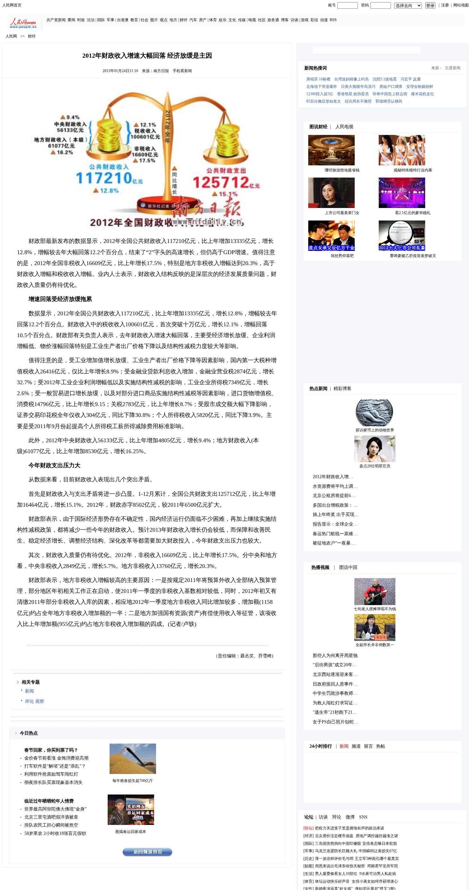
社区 (262, 20)
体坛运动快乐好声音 (332, 881)
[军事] (308, 851)
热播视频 (320, 567)
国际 (101, 20)
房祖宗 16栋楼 (318, 79)
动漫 (324, 20)
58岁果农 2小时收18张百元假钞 (55, 833)
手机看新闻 (182, 71)
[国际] (308, 843)
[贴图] (308, 866)
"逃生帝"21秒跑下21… (335, 712)
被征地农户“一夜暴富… (336, 543)
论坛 (308, 817)
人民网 (11, 36)
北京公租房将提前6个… (336, 495)
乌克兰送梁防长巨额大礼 (336, 851)
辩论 (336, 817)
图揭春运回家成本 (130, 831)
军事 (110, 20)
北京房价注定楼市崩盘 (334, 836)
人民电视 (344, 126)
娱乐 (223, 20)
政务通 (273, 20)
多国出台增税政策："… (336, 505)
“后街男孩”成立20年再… (337, 664)
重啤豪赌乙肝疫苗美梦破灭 (413, 256)
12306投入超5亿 (319, 94)
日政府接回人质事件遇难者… (342, 684)
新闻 (29, 691)
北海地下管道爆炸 (321, 86)
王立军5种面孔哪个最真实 (377, 858)
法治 (91, 20)
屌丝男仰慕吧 (342, 256)
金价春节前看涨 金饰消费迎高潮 (56, 758)
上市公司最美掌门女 (342, 213)
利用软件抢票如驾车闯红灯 (51, 774)
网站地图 (461, 5)
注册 (445, 5)
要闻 (71, 20)
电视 (252, 20)
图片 (154, 20)
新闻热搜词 (315, 68)
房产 (203, 20)
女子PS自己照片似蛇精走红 (340, 721)
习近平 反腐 (411, 79)
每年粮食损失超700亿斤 (132, 780)
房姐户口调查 (390, 86)
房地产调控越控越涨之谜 (377, 836)
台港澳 (122, 20)
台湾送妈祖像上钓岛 (351, 79)
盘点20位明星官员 (374, 466)
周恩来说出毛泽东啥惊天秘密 (340, 866)
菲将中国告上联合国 (390, 94)
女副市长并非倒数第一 (375, 645)
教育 (134, 20)
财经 (183, 20)
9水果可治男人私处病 (377, 873)
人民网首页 (11, 5)
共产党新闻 (56, 20)
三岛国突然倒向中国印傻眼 (338, 843)
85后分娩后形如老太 (323, 101)
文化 (232, 20)
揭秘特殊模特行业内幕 (413, 170)
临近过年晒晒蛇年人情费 (49, 801)
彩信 (314, 20)
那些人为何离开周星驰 (335, 655)
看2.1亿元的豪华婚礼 (413, 213)
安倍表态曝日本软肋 (379, 843)
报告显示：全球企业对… (337, 524)
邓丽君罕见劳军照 (382, 866)
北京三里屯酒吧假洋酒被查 (51, 817)
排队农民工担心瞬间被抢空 (51, 825)
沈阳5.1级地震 (385, 79)
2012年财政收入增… (333, 476)
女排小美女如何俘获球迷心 (375, 881)
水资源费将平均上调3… (336, 486)
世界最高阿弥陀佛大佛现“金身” (55, 809)
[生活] (308, 873)
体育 (213, 20)
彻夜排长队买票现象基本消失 (53, 782)
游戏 (305, 20)
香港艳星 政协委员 (353, 94)
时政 (81, 20)
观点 (164, 20)
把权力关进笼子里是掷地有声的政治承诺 (349, 828)
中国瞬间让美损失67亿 (378, 851)
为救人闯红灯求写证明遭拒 (340, 703)
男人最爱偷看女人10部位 (336, 873)
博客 (285, 20)
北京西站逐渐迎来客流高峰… (342, 674)
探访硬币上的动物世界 (375, 430)
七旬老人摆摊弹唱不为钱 (375, 609)
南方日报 (161, 71)
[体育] (308, 881)
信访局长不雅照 (358, 101)
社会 (144, 20)
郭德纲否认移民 (389, 101)
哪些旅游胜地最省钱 (342, 170)
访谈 (294, 20)
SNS (363, 817)
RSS (333, 20)
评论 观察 (34, 701)
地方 (173, 20)
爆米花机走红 (422, 94)
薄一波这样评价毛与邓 (334, 858)
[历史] (308, 858)
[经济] (308, 836)
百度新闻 (452, 68)
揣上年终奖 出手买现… (336, 514)
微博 (350, 817)
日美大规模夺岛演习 (358, 86)
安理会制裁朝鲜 (419, 86)
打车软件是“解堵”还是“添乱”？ (55, 766)
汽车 (193, 20)
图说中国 (348, 567)
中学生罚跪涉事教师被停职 (340, 693)
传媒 (242, 20)
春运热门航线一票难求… (337, 533)
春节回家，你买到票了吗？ (51, 750)
